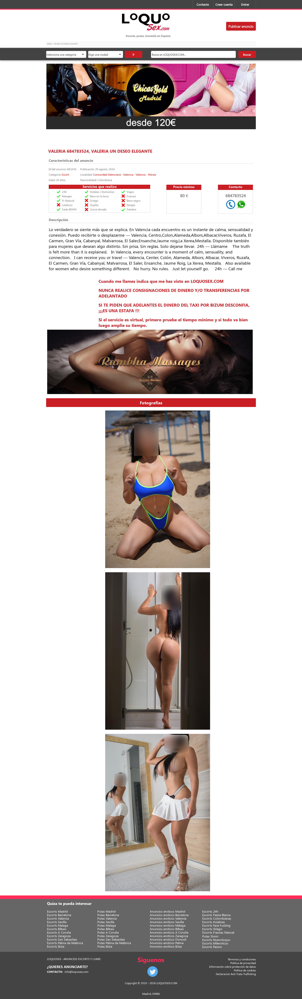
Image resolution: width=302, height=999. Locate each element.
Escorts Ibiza (55, 946)
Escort (65, 174)
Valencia (128, 174)
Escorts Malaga (57, 925)
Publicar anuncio (241, 26)
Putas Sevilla (105, 922)
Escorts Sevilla (56, 922)
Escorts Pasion (212, 947)
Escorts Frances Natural (218, 932)
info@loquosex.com (76, 971)
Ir (133, 54)
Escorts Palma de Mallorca (65, 943)
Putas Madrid (106, 911)
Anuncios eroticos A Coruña (169, 932)
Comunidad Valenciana (107, 174)
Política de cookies (245, 970)
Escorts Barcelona (59, 915)
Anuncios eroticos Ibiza (166, 946)
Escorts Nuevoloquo (216, 940)
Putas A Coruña (108, 932)
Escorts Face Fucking (216, 925)
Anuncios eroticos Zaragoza (169, 936)
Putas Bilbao (105, 929)
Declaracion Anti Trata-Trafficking (236, 974)
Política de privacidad (243, 963)
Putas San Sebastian (111, 939)
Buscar (247, 54)
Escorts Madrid (57, 911)
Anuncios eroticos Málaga (167, 925)
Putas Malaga (106, 925)
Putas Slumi (210, 936)
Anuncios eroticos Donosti (168, 939)
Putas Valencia (107, 918)
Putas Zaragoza (107, 936)
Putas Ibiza (104, 946)
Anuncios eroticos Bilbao (167, 929)
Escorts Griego (212, 929)
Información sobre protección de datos (232, 966)
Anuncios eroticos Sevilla (167, 922)
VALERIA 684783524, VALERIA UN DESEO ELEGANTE (100, 151)
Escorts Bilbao (56, 929)
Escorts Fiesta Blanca (216, 915)
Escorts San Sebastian (62, 939)
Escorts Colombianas (216, 918)
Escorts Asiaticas (213, 922)
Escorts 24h (210, 911)
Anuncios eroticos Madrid (167, 911)
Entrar (245, 4)
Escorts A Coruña (59, 932)
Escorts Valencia (58, 918)
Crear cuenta (224, 4)
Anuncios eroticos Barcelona (169, 915)
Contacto (203, 4)
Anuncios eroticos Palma (167, 943)
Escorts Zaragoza (59, 936)
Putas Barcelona (108, 915)
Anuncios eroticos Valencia (168, 918)
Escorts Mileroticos (215, 943)
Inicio (49, 43)
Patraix (152, 174)
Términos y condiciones (242, 959)
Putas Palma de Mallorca (114, 943)
